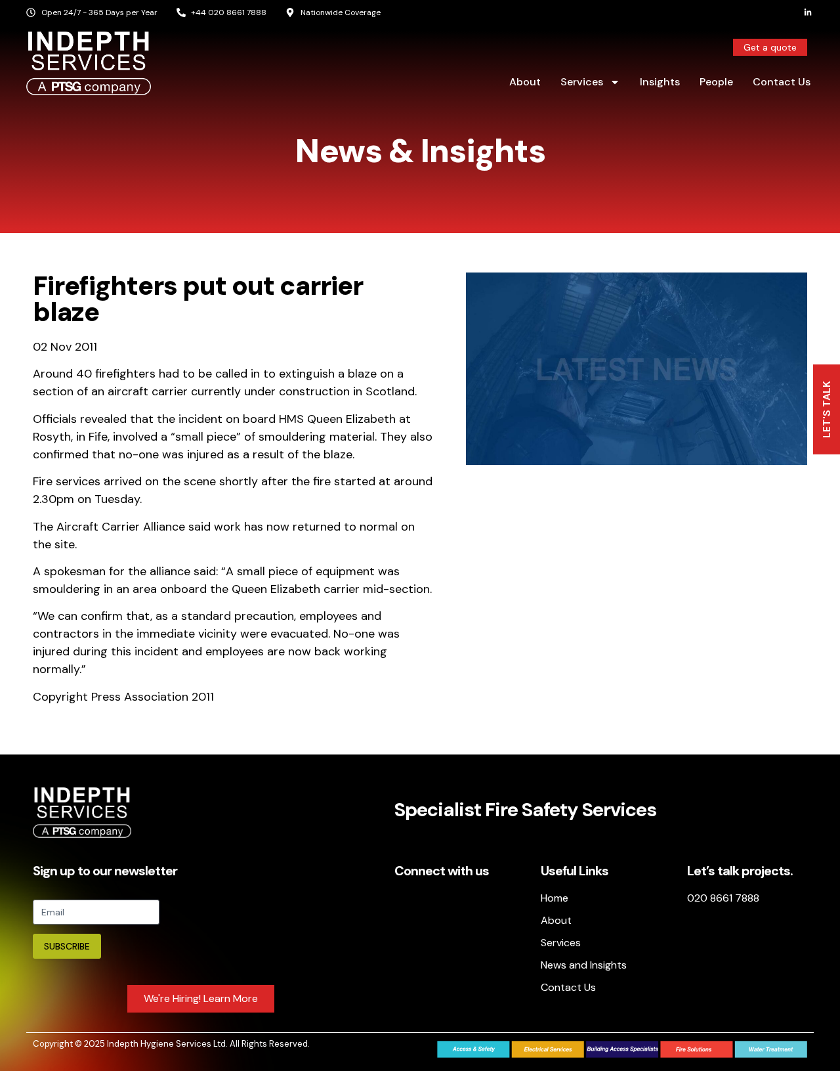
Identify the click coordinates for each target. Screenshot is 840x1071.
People (716, 82)
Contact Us (781, 82)
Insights (660, 82)
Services (581, 82)
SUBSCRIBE (67, 946)
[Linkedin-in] (808, 12)
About (525, 82)
